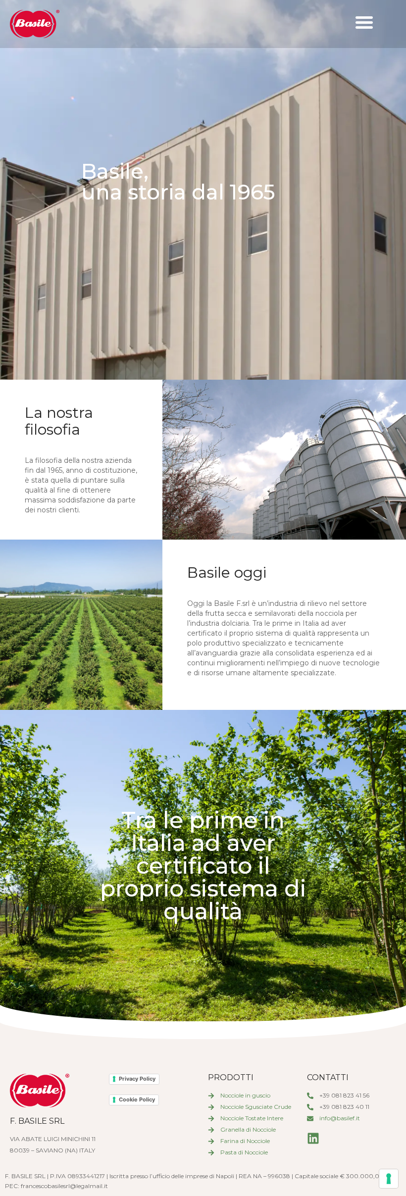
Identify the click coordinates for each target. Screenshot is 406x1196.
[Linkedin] (313, 1138)
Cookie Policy (137, 1099)
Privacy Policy (137, 1078)
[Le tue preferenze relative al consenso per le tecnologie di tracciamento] (388, 1178)
